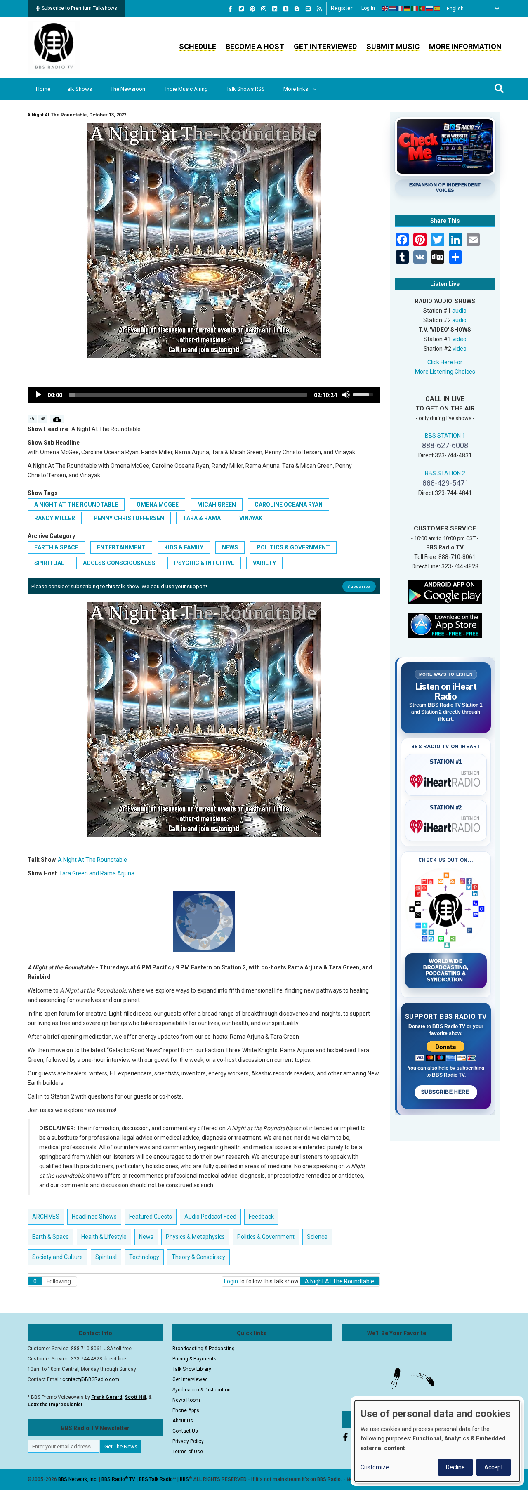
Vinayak (250, 518)
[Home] (54, 47)
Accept (493, 1467)
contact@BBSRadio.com (90, 1379)
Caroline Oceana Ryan (289, 504)
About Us (182, 1421)
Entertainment (121, 547)
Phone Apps (185, 1410)
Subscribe (358, 586)
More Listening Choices (445, 371)
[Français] (400, 9)
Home (43, 89)
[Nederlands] (392, 9)
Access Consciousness (119, 563)
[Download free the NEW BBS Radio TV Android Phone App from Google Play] (445, 591)
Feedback (261, 1216)
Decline (455, 1467)
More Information (465, 46)
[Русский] (430, 9)
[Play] (38, 395)
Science (317, 1236)
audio (459, 310)
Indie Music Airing (186, 89)
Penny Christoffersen (129, 518)
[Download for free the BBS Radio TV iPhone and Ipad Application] (445, 624)
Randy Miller (54, 518)
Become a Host (255, 46)
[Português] (422, 9)
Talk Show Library (191, 1369)
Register (342, 8)
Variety (264, 563)
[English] (385, 9)
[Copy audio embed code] (32, 419)
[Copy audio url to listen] (43, 419)
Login (231, 1281)
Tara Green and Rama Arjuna (96, 873)
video (460, 339)
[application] (204, 395)
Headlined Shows (94, 1216)
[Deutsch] (407, 9)
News (230, 547)
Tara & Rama (202, 518)
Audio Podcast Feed (210, 1216)
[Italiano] (415, 9)
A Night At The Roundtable (76, 504)
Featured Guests (150, 1216)
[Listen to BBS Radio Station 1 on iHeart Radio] (446, 780)
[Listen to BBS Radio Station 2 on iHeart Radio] (446, 825)
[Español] (437, 9)
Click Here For (444, 362)
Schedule (197, 46)
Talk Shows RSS (245, 89)
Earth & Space (56, 547)
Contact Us (185, 1431)
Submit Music (393, 46)
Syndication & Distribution (201, 1390)
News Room (186, 1400)
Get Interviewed (325, 46)
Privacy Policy (188, 1441)
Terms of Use (187, 1452)
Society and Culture (57, 1257)
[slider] (188, 395)
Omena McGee (158, 504)
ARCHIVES (45, 1216)
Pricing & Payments (194, 1359)
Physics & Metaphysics (195, 1236)
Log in (368, 8)
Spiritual (49, 563)
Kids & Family (183, 547)
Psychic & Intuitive (204, 563)
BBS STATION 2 (445, 473)
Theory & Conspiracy (198, 1257)
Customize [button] (375, 1467)
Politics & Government (293, 547)
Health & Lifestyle (104, 1236)
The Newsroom (129, 89)
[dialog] (437, 1441)
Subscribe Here (446, 1092)
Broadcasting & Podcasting (203, 1348)
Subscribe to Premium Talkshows (79, 8)
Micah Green (216, 504)
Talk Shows (78, 89)
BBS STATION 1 (445, 435)
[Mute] (346, 395)
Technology (144, 1257)
